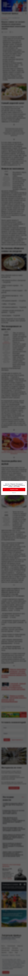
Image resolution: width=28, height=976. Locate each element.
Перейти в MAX (14, 489)
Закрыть (14, 492)
